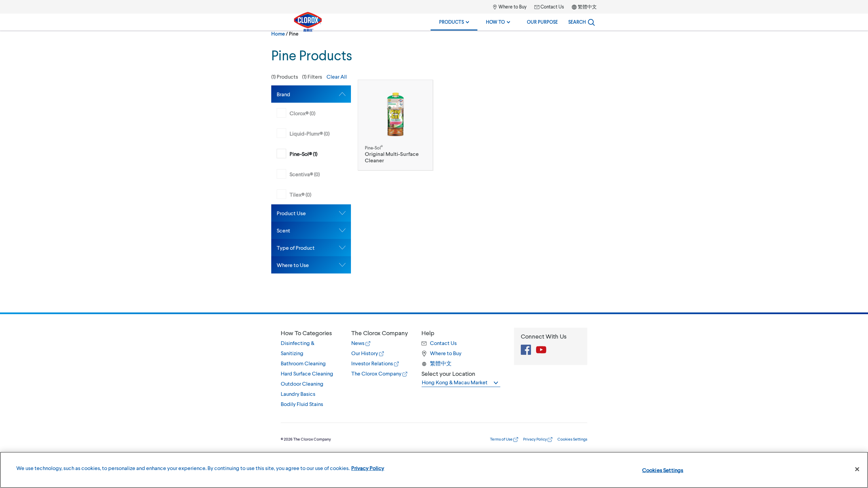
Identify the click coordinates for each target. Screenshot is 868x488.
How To (496, 22)
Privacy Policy (535, 439)
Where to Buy (512, 6)
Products (452, 22)
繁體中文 (587, 6)
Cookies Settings (663, 470)
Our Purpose (542, 22)
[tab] (311, 94)
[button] (311, 76)
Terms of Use (501, 439)
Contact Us (551, 6)
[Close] (857, 469)
